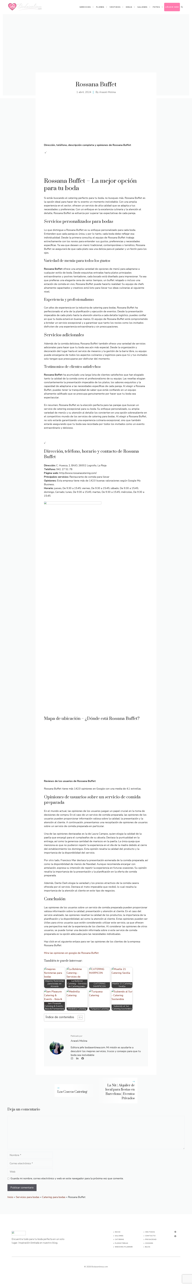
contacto (150, 1236)
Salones (142, 7)
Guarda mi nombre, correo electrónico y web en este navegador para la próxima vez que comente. (67, 1178)
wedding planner (124, 1247)
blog (147, 1247)
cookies (149, 1243)
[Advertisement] (96, 122)
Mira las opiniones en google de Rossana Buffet (71, 953)
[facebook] (175, 1236)
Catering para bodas (53, 1197)
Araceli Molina (107, 92)
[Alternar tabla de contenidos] (78, 1017)
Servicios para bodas (27, 1197)
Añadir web (172, 7)
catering (119, 1239)
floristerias (121, 1243)
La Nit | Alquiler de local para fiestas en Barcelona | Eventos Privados (120, 1091)
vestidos (150, 1232)
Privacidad (151, 1239)
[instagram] (175, 1232)
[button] (182, 7)
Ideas (129, 7)
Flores (100, 7)
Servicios (85, 7)
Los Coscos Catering (72, 1092)
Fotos (156, 7)
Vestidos (115, 7)
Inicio (10, 1197)
